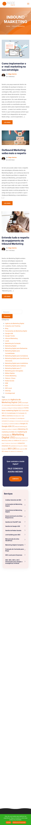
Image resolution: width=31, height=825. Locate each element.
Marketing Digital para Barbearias (16, 348)
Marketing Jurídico (7, 440)
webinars (13, 451)
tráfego (7, 451)
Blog (6, 328)
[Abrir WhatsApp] (26, 820)
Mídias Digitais (10, 373)
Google (24, 423)
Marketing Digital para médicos (15, 366)
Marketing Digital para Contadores (16, 356)
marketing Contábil (9, 432)
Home (8, 26)
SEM (6, 383)
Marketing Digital (10, 346)
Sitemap (8, 391)
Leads (7, 341)
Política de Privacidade (19, 822)
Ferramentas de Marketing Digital (16, 331)
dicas (17, 415)
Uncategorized (10, 393)
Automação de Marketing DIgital (13, 405)
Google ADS (9, 333)
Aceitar (8, 822)
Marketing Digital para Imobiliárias (16, 363)
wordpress (20, 451)
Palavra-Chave (10, 378)
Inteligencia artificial (7, 429)
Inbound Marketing (11, 338)
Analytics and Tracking (12, 326)
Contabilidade (12, 413)
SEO (6, 385)
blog (10, 408)
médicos (17, 440)
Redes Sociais (9, 381)
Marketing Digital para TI (13, 368)
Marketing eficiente (22, 438)
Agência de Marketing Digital (14, 323)
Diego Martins (12, 74)
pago (4, 443)
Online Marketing (10, 376)
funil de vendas (15, 423)
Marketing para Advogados (14, 371)
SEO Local (8, 388)
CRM (4, 416)
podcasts (14, 446)
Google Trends (10, 336)
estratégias (12, 421)
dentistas (11, 416)
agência (6, 400)
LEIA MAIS (7, 122)
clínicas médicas (18, 408)
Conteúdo (22, 413)
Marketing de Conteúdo (13, 343)
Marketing (23, 429)
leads (15, 429)
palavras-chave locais (12, 443)
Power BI (21, 446)
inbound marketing (21, 426)
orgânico (24, 440)
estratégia (13, 418)
